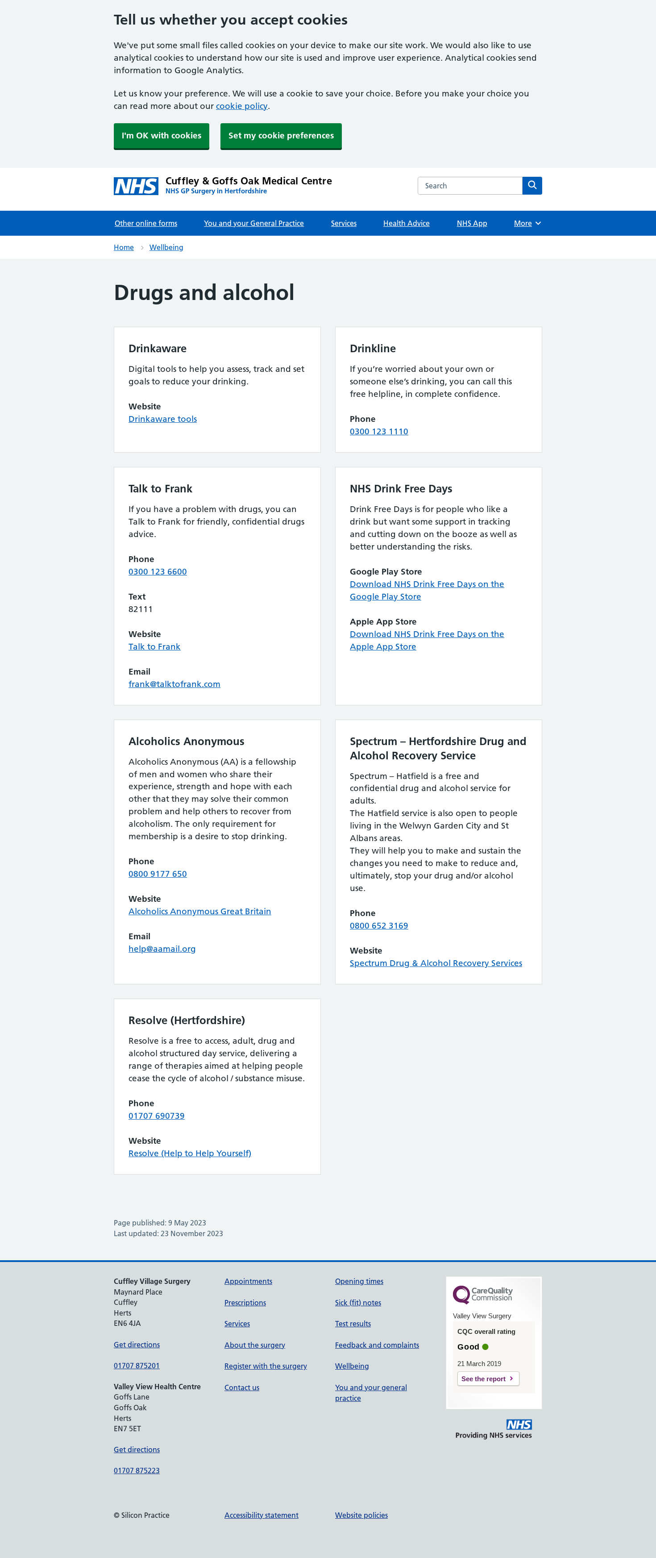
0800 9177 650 (158, 874)
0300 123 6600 (158, 572)
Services (344, 223)
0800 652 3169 (379, 926)
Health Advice (406, 223)
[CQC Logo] (483, 1302)
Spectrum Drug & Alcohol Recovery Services (436, 963)
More (526, 223)
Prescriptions (245, 1302)
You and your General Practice (254, 223)
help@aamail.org (162, 949)
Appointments (248, 1281)
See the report (483, 1379)
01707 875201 (137, 1365)
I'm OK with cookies (161, 135)
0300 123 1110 (379, 431)
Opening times (359, 1281)
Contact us (241, 1387)
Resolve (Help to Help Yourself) (190, 1153)
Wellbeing (166, 247)
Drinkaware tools (163, 419)
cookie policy (242, 106)
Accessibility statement (261, 1515)
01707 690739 (157, 1116)
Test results (353, 1323)
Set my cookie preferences (281, 135)
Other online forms (146, 223)
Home (124, 247)
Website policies (361, 1515)
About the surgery (254, 1345)
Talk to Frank (155, 647)
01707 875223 (137, 1470)
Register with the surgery (265, 1366)
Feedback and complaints (377, 1345)
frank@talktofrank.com (174, 684)
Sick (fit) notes (358, 1302)
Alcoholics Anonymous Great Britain (200, 911)
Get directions (137, 1344)
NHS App (472, 223)
